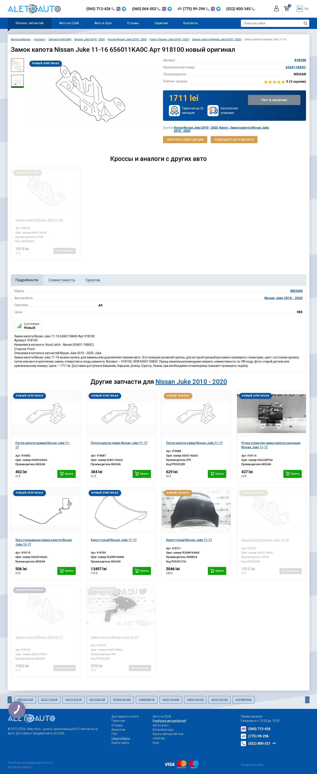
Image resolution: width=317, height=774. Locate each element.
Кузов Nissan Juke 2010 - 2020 (196, 127)
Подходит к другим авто (234, 139)
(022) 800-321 (262, 743)
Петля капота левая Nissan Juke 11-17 (119, 443)
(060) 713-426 (98, 8)
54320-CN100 (195, 699)
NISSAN (296, 291)
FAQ (114, 734)
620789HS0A (243, 699)
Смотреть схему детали (185, 139)
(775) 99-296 (194, 8)
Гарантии (161, 23)
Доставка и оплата (125, 716)
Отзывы (133, 23)
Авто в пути (102, 23)
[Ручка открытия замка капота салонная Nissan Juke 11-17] (271, 413)
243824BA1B (147, 699)
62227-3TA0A (49, 699)
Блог (156, 742)
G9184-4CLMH (122, 699)
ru (300, 8)
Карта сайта (120, 742)
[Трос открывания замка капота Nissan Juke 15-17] (45, 511)
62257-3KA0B (170, 699)
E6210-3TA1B (73, 699)
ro (306, 8)
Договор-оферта (20, 767)
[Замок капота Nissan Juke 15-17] (45, 608)
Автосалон (161, 725)
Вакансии (118, 729)
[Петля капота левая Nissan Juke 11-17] (120, 413)
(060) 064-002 (144, 8)
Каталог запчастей (30, 23)
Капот (223, 127)
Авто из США (69, 23)
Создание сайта (252, 764)
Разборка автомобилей (169, 720)
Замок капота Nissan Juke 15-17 (39, 637)
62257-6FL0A (219, 699)
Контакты (190, 23)
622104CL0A (97, 699)
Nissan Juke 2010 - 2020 (283, 298)
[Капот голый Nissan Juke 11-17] (120, 511)
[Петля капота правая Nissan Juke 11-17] (45, 413)
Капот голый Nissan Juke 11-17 (114, 540)
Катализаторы (163, 729)
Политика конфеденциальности (30, 762)
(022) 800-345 (238, 8)
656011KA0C (296, 67)
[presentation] (30, 93)
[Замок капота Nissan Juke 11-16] (45, 191)
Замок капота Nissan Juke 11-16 (265, 540)
